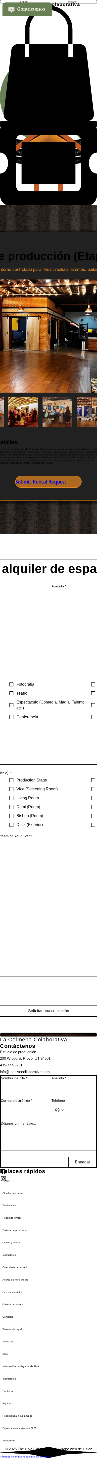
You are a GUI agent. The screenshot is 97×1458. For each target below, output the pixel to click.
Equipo (6, 1403)
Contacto (7, 1391)
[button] (48, 63)
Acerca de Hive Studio (15, 1279)
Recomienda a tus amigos (17, 1415)
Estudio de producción (18, 1052)
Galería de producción (15, 1230)
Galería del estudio (13, 1304)
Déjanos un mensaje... (18, 1123)
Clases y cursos (11, 1242)
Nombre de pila (14, 1078)
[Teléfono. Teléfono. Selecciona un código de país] (59, 1110)
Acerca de (8, 1341)
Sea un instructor (12, 1292)
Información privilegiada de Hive (20, 1366)
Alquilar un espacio (13, 1193)
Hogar (5, 1180)
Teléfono (58, 1101)
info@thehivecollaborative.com (25, 1072)
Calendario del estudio (15, 1267)
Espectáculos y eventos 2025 (19, 1428)
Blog (5, 1354)
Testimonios (9, 1205)
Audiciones (8, 1440)
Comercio (7, 1316)
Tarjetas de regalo (12, 1329)
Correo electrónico (16, 1101)
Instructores (9, 1255)
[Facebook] (48, 1171)
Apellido (58, 586)
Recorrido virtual (11, 1217)
